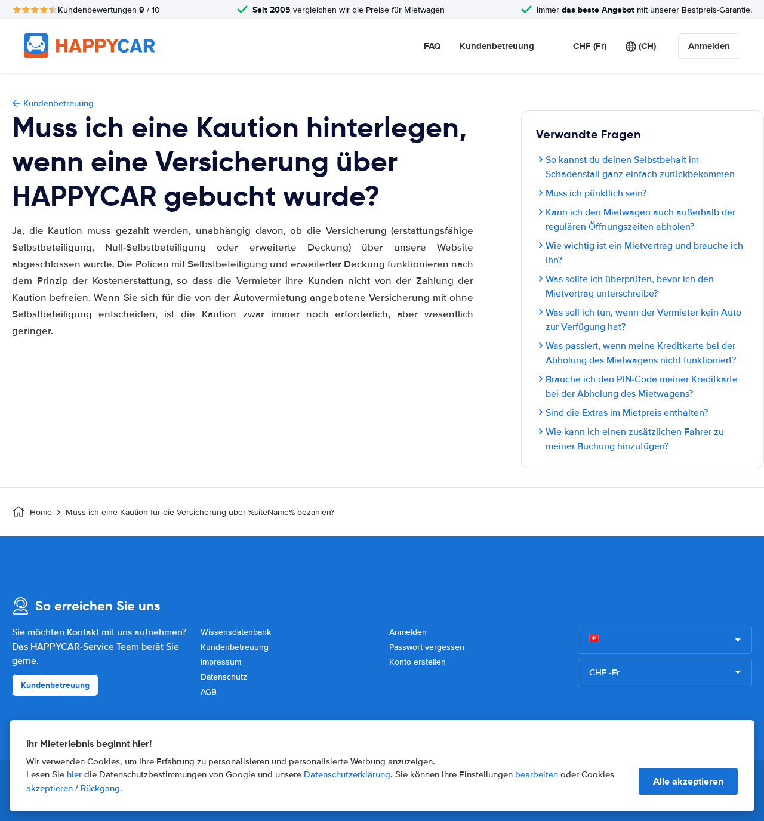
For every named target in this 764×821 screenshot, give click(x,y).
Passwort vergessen (426, 647)
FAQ (432, 46)
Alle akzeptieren (688, 781)
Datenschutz (224, 677)
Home (41, 512)
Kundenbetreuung (497, 46)
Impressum (221, 662)
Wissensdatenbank (236, 632)
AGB (209, 692)
